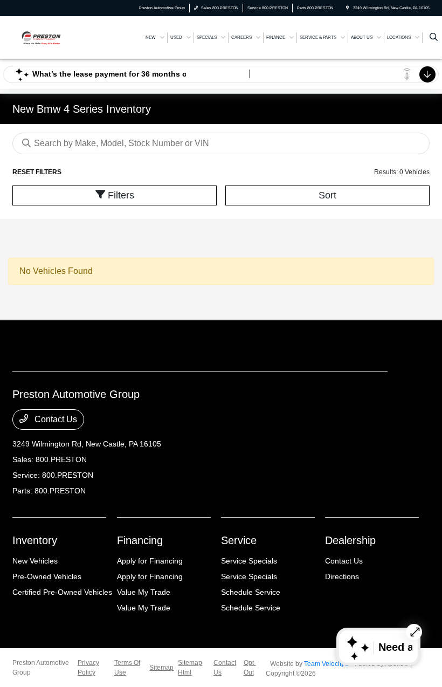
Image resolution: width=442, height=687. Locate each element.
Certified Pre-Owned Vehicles (62, 592)
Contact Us (54, 419)
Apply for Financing (150, 561)
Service (239, 540)
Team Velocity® (326, 664)
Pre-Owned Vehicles (46, 576)
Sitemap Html (190, 667)
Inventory (34, 540)
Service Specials (249, 561)
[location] (347, 8)
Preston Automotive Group (40, 667)
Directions (342, 576)
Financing (140, 540)
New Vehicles (35, 561)
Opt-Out (250, 667)
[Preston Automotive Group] (41, 37)
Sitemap (161, 667)
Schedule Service (250, 592)
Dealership (350, 540)
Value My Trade (143, 592)
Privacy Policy (88, 667)
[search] (434, 37)
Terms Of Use (127, 667)
